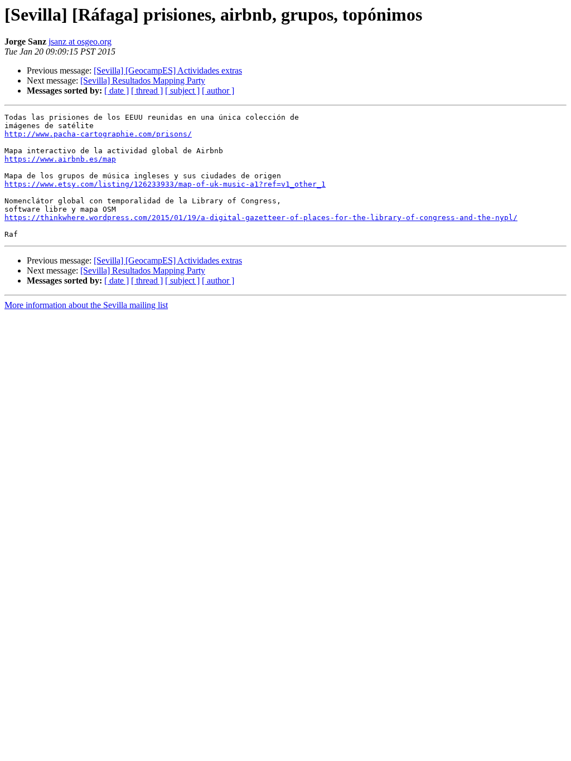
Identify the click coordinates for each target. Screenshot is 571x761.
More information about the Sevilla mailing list (86, 305)
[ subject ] (182, 90)
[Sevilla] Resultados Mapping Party (142, 80)
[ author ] (218, 90)
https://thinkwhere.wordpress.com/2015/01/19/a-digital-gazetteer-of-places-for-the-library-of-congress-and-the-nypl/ (260, 217)
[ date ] (116, 90)
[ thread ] (147, 90)
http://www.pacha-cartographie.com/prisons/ (98, 134)
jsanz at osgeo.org (80, 41)
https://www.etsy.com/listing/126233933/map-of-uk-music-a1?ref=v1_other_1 (165, 184)
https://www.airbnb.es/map (60, 159)
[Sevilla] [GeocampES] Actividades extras (168, 70)
